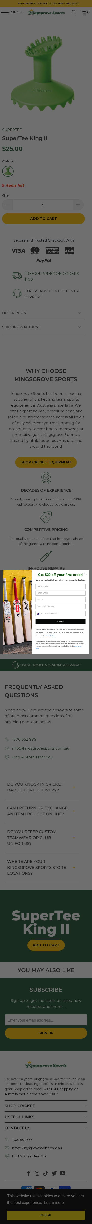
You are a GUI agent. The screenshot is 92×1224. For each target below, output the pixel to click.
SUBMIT (60, 621)
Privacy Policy (77, 646)
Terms (37, 648)
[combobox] (40, 613)
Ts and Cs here (50, 636)
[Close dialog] (85, 574)
